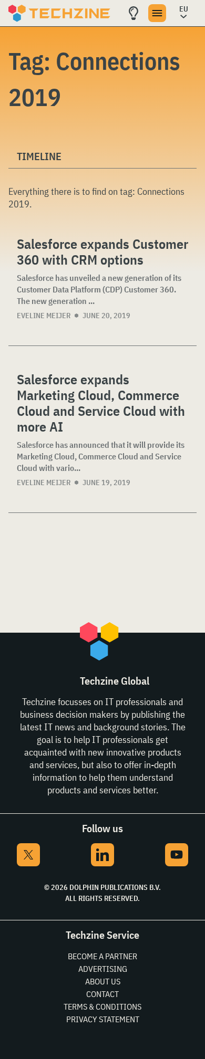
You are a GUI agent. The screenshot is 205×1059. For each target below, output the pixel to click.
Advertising (102, 968)
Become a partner (102, 956)
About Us (102, 981)
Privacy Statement (102, 1019)
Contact (102, 994)
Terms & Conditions (102, 1006)
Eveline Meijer (43, 315)
